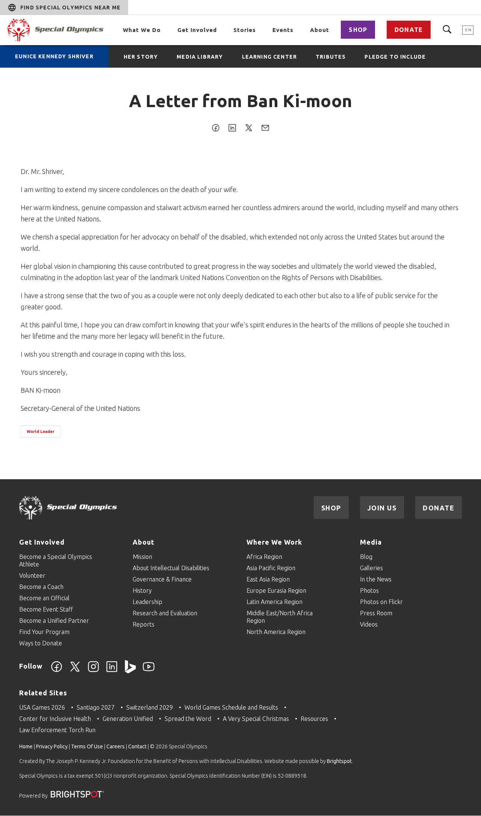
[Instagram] (93, 671)
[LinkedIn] (111, 671)
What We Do (142, 30)
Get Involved (197, 30)
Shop (358, 29)
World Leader (40, 431)
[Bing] (130, 671)
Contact (137, 746)
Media (371, 542)
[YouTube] (148, 671)
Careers (115, 746)
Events (282, 30)
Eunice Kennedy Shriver (54, 56)
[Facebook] (56, 671)
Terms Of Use (87, 746)
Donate (409, 29)
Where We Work (274, 542)
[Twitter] (75, 671)
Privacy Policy (52, 746)
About (319, 30)
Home (26, 746)
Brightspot (339, 761)
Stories (244, 30)
